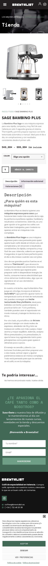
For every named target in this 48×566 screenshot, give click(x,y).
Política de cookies (14, 563)
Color (7, 156)
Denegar (24, 550)
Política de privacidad (31, 563)
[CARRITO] (45, 4)
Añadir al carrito (24, 169)
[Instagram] (4, 498)
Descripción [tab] (11, 181)
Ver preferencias (24, 557)
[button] (44, 516)
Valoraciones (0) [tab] (13, 186)
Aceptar (24, 543)
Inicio (4, 111)
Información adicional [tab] (32, 181)
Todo (11, 111)
